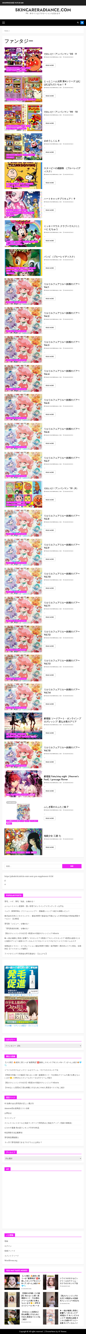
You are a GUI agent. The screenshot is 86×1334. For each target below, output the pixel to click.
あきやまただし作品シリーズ (14, 155)
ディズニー (18, 241)
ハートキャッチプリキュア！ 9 (59, 198)
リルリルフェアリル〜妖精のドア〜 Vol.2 (62, 314)
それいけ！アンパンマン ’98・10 (61, 112)
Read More (50, 65)
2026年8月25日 (27, 1289)
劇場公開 (30, 270)
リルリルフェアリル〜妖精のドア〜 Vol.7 (62, 459)
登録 (6, 1241)
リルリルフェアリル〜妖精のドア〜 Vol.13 (62, 662)
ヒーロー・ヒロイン (12, 70)
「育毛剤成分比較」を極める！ (17, 928)
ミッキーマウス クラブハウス (14, 244)
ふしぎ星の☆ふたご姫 (12, 821)
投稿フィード (9, 1251)
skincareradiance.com (43, 10)
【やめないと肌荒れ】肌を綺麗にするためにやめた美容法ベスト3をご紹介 (34, 1087)
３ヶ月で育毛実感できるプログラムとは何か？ (23, 1142)
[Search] (78, 22)
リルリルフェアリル (21, 302)
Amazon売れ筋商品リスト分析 (16, 1108)
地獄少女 (33, 852)
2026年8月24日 (65, 1286)
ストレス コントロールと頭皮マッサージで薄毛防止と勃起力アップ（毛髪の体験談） (38, 1123)
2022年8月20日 (68, 522)
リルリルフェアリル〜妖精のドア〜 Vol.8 (62, 517)
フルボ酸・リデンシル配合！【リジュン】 (21, 1025)
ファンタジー (22, 70)
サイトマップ (9, 1118)
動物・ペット (10, 273)
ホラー (27, 852)
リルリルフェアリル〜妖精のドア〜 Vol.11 (62, 604)
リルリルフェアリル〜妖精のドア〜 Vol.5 (62, 401)
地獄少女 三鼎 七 (52, 836)
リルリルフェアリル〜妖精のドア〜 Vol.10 (62, 575)
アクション (10, 210)
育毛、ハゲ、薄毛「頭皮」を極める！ (19, 901)
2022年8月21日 (68, 290)
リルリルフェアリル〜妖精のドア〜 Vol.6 (62, 430)
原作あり (9, 823)
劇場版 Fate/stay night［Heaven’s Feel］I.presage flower (61, 778)
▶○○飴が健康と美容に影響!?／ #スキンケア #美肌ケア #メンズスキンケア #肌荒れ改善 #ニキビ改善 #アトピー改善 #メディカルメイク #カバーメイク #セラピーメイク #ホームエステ (69, 1320)
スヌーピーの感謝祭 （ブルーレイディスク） (62, 170)
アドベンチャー (22, 734)
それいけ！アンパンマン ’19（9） (61, 488)
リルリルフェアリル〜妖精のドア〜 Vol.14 (62, 691)
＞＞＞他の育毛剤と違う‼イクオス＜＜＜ (21, 995)
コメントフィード (11, 1255)
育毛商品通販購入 (11, 1137)
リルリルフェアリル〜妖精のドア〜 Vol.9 (62, 546)
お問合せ (8, 1113)
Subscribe (82, 22)
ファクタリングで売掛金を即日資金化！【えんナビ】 (25, 953)
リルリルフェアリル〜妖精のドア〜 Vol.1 (62, 285)
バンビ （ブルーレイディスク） (60, 256)
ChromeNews (50, 1331)
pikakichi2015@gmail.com (53, 57)
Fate (8, 794)
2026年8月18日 (27, 1322)
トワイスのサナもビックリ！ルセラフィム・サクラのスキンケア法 (31, 1070)
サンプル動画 (17, 210)
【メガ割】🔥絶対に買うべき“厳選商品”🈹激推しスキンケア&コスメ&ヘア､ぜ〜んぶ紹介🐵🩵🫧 (31, 1281)
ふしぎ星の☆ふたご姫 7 (56, 807)
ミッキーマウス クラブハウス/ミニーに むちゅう (62, 228)
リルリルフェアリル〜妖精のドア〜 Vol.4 (62, 372)
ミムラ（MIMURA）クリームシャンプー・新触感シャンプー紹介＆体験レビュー (37, 911)
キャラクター (29, 184)
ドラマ (13, 852)
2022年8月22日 (68, 174)
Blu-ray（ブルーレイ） (13, 184)
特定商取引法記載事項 (13, 1132)
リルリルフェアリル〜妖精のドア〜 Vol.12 (62, 633)
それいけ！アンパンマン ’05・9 (60, 54)
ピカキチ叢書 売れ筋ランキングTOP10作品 (21, 1127)
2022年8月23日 (68, 57)
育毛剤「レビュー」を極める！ (17, 923)
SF (7, 734)
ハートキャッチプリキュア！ (14, 213)
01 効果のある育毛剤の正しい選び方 (19, 1103)
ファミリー (31, 155)
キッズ (23, 68)
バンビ (8, 270)
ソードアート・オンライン (13, 736)
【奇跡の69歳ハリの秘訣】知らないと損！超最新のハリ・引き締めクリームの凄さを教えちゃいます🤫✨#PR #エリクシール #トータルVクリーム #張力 (30, 1300)
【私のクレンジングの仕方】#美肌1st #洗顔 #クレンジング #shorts (31, 933)
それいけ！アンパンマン (13, 68)
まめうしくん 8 (51, 140)
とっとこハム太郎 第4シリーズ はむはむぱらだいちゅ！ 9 (62, 83)
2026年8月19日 (65, 1303)
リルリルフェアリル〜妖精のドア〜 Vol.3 (62, 343)
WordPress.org (10, 1260)
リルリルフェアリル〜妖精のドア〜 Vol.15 (62, 749)
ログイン (8, 1246)
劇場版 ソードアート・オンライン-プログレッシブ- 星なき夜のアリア (62, 720)
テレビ (28, 68)
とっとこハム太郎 (11, 99)
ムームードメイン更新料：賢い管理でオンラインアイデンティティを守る (34, 906)
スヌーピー (10, 186)
